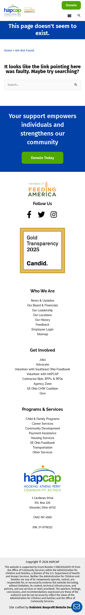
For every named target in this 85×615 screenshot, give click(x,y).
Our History (42, 320)
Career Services (42, 423)
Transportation (42, 447)
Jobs (42, 359)
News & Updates (42, 300)
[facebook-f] (31, 214)
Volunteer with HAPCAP (43, 374)
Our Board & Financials (42, 305)
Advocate (42, 364)
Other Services (42, 452)
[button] (71, 5)
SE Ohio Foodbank (42, 442)
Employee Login (42, 329)
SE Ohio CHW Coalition (42, 388)
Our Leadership (42, 310)
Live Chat (76, 606)
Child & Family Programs (42, 419)
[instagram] (55, 214)
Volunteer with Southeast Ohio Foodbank (42, 369)
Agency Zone (43, 383)
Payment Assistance (42, 433)
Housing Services (42, 438)
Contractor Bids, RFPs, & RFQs (42, 378)
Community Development (42, 428)
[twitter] (43, 214)
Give (43, 393)
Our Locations (42, 315)
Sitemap (42, 334)
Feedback (42, 324)
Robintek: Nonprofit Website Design (52, 607)
